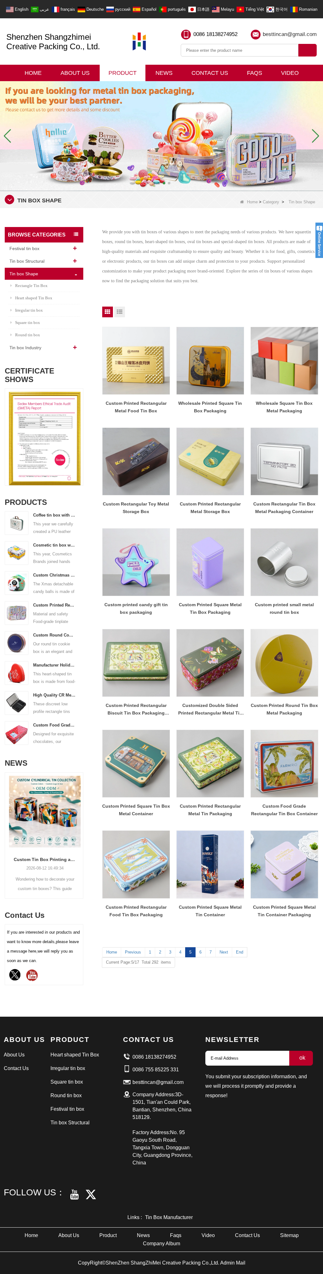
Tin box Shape (23, 273)
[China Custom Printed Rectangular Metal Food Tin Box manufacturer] (136, 360)
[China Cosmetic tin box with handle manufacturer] (16, 552)
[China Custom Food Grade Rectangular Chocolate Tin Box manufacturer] (16, 732)
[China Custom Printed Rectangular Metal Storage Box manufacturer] (210, 461)
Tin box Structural (26, 261)
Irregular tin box (29, 310)
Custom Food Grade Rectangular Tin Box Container (284, 810)
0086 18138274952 (215, 34)
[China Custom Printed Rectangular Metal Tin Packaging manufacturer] (210, 763)
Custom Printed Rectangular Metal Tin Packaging (210, 810)
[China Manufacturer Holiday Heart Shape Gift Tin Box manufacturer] (16, 672)
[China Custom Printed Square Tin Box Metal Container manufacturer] (136, 763)
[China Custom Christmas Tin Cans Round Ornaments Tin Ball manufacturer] (16, 582)
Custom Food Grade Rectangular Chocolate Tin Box (54, 725)
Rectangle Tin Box (31, 285)
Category (271, 202)
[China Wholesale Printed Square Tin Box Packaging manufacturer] (210, 360)
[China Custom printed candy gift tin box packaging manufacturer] (136, 562)
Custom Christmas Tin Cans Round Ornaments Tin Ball (54, 575)
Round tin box (27, 334)
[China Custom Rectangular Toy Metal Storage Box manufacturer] (136, 461)
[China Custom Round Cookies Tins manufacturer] (16, 642)
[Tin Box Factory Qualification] (161, 135)
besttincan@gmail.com (290, 34)
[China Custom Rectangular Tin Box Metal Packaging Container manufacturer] (284, 461)
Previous (7, 431)
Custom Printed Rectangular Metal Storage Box (210, 507)
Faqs (254, 73)
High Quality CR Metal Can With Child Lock (54, 695)
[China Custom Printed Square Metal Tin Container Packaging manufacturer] (284, 864)
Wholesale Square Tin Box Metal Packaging (284, 407)
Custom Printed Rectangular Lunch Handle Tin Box (54, 605)
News (164, 73)
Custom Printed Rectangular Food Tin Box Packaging (136, 911)
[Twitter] (15, 975)
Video (290, 73)
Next (80, 431)
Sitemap (289, 1235)
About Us (75, 73)
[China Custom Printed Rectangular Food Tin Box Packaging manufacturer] (136, 864)
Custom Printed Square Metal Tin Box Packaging (210, 608)
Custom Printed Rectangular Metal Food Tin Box (136, 407)
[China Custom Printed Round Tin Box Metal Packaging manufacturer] (284, 663)
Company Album (161, 1243)
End (239, 952)
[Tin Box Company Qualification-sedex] (44, 438)
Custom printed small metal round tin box (284, 608)
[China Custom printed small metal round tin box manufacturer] (284, 562)
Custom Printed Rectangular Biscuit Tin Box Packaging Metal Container (136, 710)
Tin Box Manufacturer (169, 1217)
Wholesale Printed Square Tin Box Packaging (210, 407)
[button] (154, 183)
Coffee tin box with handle (54, 515)
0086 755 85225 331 (155, 1069)
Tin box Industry (25, 347)
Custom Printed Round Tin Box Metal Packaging (284, 709)
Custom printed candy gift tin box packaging (136, 608)
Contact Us (209, 73)
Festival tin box (24, 248)
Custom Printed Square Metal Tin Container (210, 911)
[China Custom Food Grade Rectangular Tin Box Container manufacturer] (284, 763)
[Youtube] (32, 975)
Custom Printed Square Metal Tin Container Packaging (284, 911)
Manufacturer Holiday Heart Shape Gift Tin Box (54, 665)
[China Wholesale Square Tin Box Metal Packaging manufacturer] (284, 360)
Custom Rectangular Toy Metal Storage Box (136, 507)
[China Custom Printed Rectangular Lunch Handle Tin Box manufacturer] (16, 612)
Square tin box (27, 322)
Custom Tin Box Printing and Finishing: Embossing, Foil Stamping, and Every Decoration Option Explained (44, 859)
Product (123, 73)
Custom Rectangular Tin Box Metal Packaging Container (284, 507)
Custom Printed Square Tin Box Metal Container (136, 810)
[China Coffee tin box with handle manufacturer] (16, 522)
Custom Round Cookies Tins (54, 635)
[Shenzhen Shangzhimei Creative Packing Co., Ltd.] (139, 41)
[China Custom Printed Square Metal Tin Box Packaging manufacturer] (210, 562)
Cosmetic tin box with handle (54, 545)
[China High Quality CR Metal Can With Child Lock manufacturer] (16, 702)
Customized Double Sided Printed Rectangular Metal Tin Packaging (210, 710)
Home (33, 73)
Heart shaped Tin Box (33, 298)
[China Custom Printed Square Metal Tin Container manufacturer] (210, 864)
